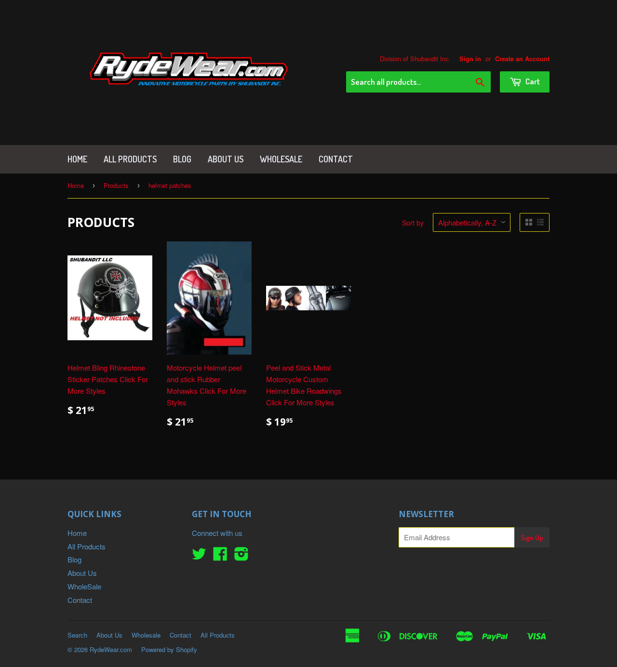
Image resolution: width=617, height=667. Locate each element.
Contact (336, 159)
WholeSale (281, 159)
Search (77, 635)
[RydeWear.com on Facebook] (220, 556)
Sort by (413, 222)
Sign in (470, 58)
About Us (225, 159)
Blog (182, 159)
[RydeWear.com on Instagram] (241, 556)
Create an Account (522, 58)
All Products (130, 159)
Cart (532, 81)
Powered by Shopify (169, 649)
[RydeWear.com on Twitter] (199, 556)
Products (116, 185)
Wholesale (146, 635)
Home (77, 159)
